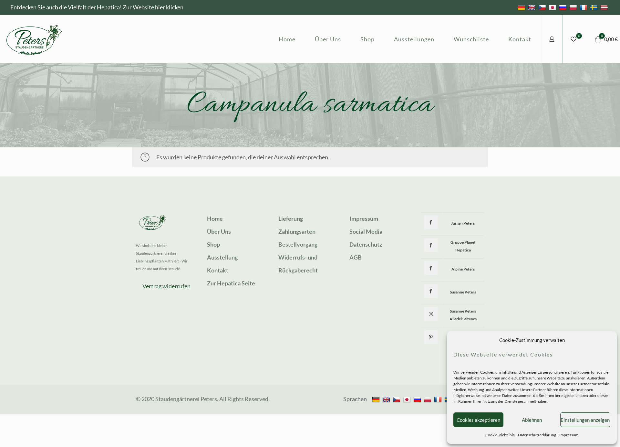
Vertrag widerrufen (166, 286)
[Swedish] (594, 7)
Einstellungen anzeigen (585, 420)
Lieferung (290, 218)
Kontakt (217, 270)
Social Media (365, 231)
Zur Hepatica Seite (231, 283)
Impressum (568, 434)
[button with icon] (431, 222)
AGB (355, 257)
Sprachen (355, 398)
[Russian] (563, 7)
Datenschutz (365, 244)
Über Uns (219, 231)
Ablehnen (532, 420)
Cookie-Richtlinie (500, 434)
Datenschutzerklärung (537, 434)
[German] (522, 7)
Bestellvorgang (297, 244)
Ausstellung (222, 257)
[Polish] (574, 7)
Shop (213, 244)
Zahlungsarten (296, 231)
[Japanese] (553, 7)
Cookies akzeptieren (478, 420)
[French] (584, 7)
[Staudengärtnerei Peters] (34, 39)
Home (215, 218)
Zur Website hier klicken (153, 7)
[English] (532, 7)
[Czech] (543, 7)
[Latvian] (605, 7)
